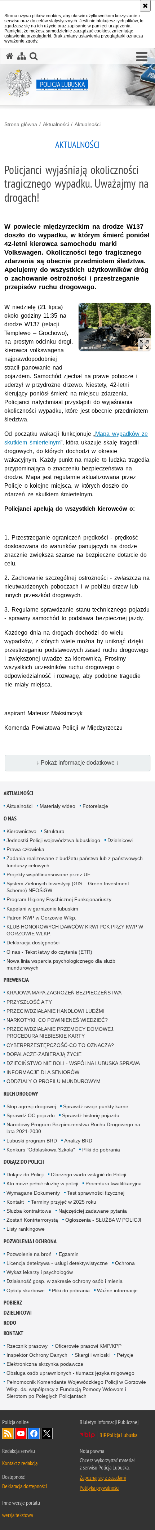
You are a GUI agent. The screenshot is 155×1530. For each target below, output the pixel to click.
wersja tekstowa (17, 1514)
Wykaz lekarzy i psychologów (39, 1272)
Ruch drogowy (21, 1093)
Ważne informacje (117, 1290)
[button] (141, 56)
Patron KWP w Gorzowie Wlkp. (41, 918)
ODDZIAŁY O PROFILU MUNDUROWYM (53, 1081)
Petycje (125, 1355)
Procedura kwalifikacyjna (113, 1183)
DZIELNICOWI (18, 1312)
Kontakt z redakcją (19, 1463)
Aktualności (56, 124)
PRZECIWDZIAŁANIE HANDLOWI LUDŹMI (55, 1011)
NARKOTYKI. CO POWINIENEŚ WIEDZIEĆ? (57, 1020)
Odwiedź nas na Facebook (34, 1433)
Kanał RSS (8, 1433)
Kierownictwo (21, 831)
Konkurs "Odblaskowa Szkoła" (40, 1150)
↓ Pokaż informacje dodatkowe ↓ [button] (77, 763)
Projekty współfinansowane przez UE (48, 874)
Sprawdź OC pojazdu (30, 1115)
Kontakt (15, 1202)
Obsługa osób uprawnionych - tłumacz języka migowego (70, 1373)
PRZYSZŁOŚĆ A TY (29, 1002)
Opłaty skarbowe (25, 1290)
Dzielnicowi (120, 840)
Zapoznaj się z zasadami (103, 1477)
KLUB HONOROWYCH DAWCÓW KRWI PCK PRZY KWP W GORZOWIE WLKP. (74, 930)
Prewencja (16, 980)
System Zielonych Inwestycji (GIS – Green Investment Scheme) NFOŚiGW (67, 887)
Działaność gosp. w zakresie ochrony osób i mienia (64, 1281)
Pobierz (13, 1302)
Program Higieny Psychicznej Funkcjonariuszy (58, 899)
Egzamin (69, 1254)
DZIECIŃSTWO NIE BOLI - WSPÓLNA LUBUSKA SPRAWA (73, 1063)
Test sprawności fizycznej (95, 1193)
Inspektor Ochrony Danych (36, 1355)
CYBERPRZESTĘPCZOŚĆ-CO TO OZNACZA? (60, 1045)
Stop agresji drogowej (31, 1106)
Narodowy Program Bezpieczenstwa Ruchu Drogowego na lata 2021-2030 (73, 1128)
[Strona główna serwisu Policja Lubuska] (10, 56)
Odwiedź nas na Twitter (47, 1433)
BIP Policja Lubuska (118, 1435)
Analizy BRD (78, 1141)
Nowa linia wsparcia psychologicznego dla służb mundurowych (60, 964)
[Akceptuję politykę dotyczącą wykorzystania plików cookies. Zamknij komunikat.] (145, 6)
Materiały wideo (57, 806)
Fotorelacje (95, 806)
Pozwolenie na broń (29, 1254)
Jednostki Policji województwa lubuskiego (53, 840)
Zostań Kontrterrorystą (32, 1220)
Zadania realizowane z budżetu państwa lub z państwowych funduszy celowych (74, 861)
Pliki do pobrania (101, 1150)
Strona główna (20, 124)
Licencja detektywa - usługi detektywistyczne (57, 1263)
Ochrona (125, 1263)
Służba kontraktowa (28, 1211)
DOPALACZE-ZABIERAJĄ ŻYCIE (43, 1054)
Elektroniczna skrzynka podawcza (44, 1364)
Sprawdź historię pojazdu (90, 1115)
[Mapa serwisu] (21, 56)
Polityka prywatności (99, 1487)
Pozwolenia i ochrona (30, 1241)
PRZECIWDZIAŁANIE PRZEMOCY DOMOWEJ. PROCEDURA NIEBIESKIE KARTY (60, 1032)
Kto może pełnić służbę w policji (42, 1183)
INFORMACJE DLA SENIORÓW (42, 1072)
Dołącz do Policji (24, 1162)
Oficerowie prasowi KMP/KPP (88, 1346)
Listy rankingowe (25, 1229)
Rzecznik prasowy (27, 1346)
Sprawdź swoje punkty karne (95, 1106)
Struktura (54, 831)
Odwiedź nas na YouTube (21, 1433)
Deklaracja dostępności (32, 942)
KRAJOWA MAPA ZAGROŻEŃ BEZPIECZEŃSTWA (63, 993)
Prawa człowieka (25, 849)
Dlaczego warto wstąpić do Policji (88, 1174)
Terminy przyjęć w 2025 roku (63, 1202)
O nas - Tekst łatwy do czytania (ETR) (49, 952)
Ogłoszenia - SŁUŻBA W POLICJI (103, 1220)
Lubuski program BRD (31, 1141)
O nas (10, 818)
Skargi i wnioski (92, 1355)
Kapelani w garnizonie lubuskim (42, 909)
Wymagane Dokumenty (33, 1193)
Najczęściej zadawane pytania (92, 1211)
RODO (10, 1323)
